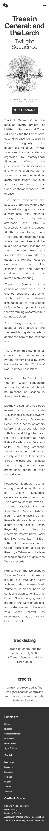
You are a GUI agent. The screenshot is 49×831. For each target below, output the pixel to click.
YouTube (8, 776)
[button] (44, 4)
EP (15, 101)
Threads (7, 786)
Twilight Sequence (26, 101)
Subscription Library (12, 733)
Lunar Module (10, 743)
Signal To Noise (10, 748)
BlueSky (7, 781)
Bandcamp (9, 762)
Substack (8, 791)
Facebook (8, 772)
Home (7, 724)
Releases (8, 728)
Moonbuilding (10, 738)
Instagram (8, 767)
